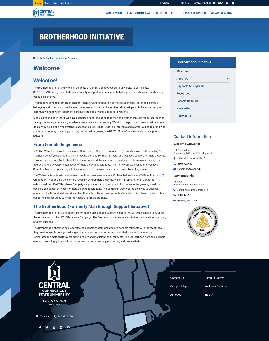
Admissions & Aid (139, 13)
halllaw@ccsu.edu (187, 200)
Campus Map (178, 286)
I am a (182, 3)
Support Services (193, 13)
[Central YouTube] (68, 327)
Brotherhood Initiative (194, 62)
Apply (38, 3)
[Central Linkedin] (61, 327)
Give (55, 3)
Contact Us (184, 116)
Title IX (209, 294)
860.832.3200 (65, 316)
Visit (47, 3)
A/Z (220, 3)
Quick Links (233, 3)
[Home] (44, 12)
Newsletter (184, 108)
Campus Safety (214, 277)
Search (227, 3)
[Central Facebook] (40, 327)
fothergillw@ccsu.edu (189, 169)
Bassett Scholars (187, 101)
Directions (45, 316)
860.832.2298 (184, 195)
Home (36, 58)
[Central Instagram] (54, 327)
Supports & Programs (190, 86)
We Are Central (222, 13)
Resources (183, 93)
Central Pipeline (202, 3)
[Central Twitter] (46, 327)
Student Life (165, 13)
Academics (114, 13)
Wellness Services (216, 286)
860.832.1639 (184, 163)
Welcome (183, 71)
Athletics (66, 3)
